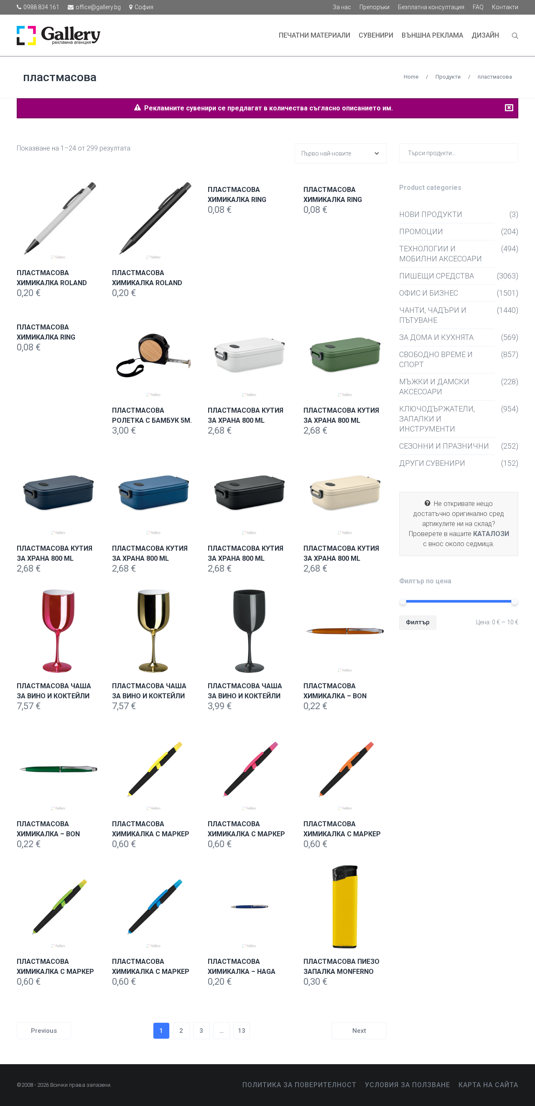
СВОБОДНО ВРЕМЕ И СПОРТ (436, 359)
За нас (342, 7)
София (144, 7)
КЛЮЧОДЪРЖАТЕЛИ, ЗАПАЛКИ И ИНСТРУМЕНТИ (437, 418)
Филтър (418, 622)
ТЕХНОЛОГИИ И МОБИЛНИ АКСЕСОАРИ (440, 253)
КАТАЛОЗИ (491, 534)
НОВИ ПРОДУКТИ (430, 214)
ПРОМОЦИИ (421, 231)
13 (241, 1030)
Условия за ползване (407, 1085)
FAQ (478, 7)
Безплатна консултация (431, 7)
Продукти (448, 77)
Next (359, 1030)
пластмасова (60, 77)
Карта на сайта (488, 1085)
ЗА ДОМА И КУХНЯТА (436, 337)
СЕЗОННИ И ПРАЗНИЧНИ (444, 446)
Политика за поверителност (299, 1085)
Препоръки (374, 7)
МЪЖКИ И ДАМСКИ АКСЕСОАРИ (434, 386)
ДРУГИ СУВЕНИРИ (432, 463)
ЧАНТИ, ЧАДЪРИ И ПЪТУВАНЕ (432, 315)
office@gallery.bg (98, 7)
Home (411, 77)
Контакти (505, 7)
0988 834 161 (41, 7)
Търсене (510, 153)
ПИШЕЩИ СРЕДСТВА (436, 275)
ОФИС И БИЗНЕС (428, 293)
